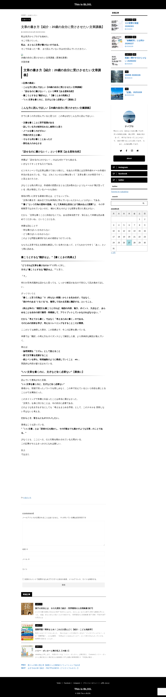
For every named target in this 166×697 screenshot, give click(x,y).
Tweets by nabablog (119, 192)
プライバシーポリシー (90, 683)
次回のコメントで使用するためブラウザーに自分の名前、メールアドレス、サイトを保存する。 (61, 579)
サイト (24, 569)
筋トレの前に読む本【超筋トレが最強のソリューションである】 (54, 665)
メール (26, 559)
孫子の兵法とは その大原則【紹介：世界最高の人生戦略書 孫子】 (64, 608)
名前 (25, 549)
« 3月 (113, 253)
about (129, 158)
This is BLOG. (83, 4)
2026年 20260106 (132, 75)
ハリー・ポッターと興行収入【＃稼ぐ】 (52, 651)
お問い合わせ (105, 683)
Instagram (77, 683)
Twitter (59, 683)
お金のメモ (27, 498)
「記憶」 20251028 (133, 92)
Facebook (67, 683)
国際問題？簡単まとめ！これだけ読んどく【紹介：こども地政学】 (64, 629)
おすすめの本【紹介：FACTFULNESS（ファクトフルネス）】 (53, 668)
